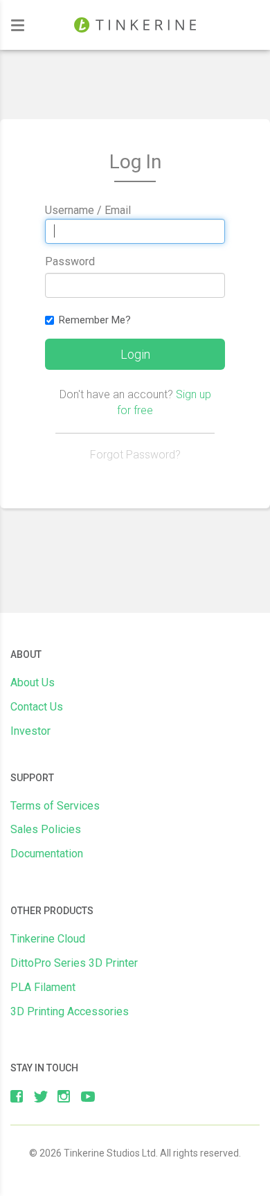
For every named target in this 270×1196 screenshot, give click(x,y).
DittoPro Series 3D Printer (74, 963)
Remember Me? (95, 320)
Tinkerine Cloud (47, 938)
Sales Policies (45, 829)
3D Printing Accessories (69, 1011)
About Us (32, 682)
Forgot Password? (135, 454)
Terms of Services (55, 805)
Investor (30, 731)
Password (70, 261)
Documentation (46, 853)
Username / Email (88, 210)
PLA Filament (42, 987)
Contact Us (36, 706)
